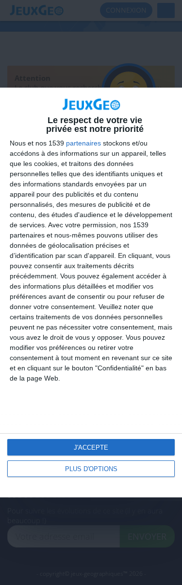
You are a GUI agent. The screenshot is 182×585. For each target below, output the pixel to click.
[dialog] (91, 292)
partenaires (83, 143)
